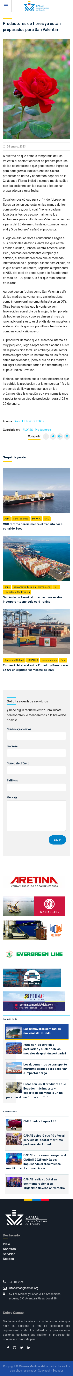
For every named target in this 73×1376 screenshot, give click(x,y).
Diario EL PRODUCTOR (29, 421)
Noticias (8, 1259)
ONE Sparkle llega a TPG (39, 1121)
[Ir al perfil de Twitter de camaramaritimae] (21, 1347)
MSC (46, 518)
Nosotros (9, 1249)
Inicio (6, 1244)
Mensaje (12, 797)
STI (56, 587)
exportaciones (49, 660)
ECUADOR (33, 660)
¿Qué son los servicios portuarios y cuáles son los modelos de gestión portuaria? (44, 1049)
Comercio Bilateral (14, 660)
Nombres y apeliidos (19, 729)
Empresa (12, 746)
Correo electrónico (18, 763)
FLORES (28, 430)
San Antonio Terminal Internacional (32, 587)
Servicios (9, 1254)
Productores (43, 430)
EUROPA (36, 518)
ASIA (6, 518)
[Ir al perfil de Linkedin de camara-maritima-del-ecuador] (28, 1347)
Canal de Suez (20, 518)
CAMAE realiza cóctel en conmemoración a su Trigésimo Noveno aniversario (44, 1183)
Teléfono (12, 780)
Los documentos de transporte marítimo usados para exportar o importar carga (45, 1068)
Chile (7, 587)
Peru (63, 660)
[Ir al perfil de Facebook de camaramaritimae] (8, 1347)
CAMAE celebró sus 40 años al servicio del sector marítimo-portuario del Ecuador (44, 1140)
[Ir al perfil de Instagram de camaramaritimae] (14, 1347)
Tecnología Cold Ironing (17, 592)
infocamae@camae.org (23, 1288)
